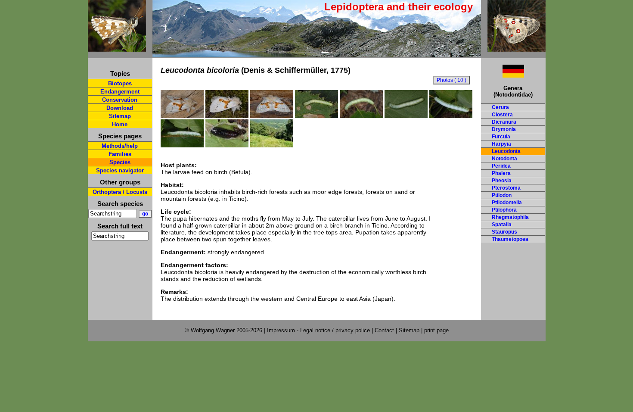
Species (119, 162)
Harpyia (501, 144)
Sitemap (120, 116)
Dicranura (504, 122)
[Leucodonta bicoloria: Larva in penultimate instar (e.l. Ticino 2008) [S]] (361, 115)
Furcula (501, 137)
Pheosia (502, 181)
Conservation (119, 100)
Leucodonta (506, 151)
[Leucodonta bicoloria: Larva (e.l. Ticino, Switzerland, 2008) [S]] (406, 115)
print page (436, 330)
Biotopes (120, 83)
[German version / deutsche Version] (502, 75)
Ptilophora (504, 210)
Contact (384, 330)
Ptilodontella (507, 203)
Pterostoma (506, 188)
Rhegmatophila (510, 217)
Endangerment (120, 91)
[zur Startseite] (117, 48)
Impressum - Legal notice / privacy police (319, 330)
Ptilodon (502, 195)
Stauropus (504, 232)
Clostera (502, 115)
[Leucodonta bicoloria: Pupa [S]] (226, 145)
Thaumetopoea (510, 239)
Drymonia (504, 129)
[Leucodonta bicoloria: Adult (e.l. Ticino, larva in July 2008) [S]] (226, 115)
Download (119, 108)
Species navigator (120, 170)
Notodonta (504, 159)
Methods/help (120, 146)
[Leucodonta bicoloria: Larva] (182, 145)
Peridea (501, 166)
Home (119, 124)
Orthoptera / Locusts (120, 192)
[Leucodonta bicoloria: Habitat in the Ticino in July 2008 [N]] (271, 145)
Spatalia (502, 225)
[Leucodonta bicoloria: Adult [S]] (182, 115)
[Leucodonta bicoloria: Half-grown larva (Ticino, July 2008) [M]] (316, 115)
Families (120, 154)
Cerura (500, 107)
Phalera (501, 173)
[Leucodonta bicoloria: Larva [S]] (450, 115)
